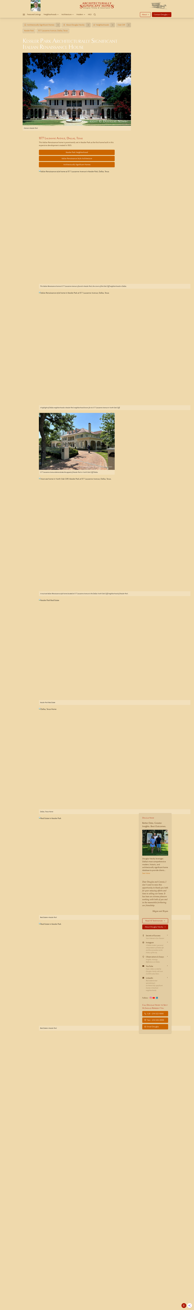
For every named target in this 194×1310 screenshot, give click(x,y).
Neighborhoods (50, 14)
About (144, 14)
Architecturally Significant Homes (76, 164)
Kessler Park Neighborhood (77, 152)
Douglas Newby (148, 818)
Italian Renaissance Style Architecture (77, 158)
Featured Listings (34, 14)
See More (146, 873)
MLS (89, 14)
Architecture (66, 14)
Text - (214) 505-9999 (155, 1020)
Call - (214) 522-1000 (155, 1013)
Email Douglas (153, 1026)
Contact (161, 14)
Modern (79, 14)
